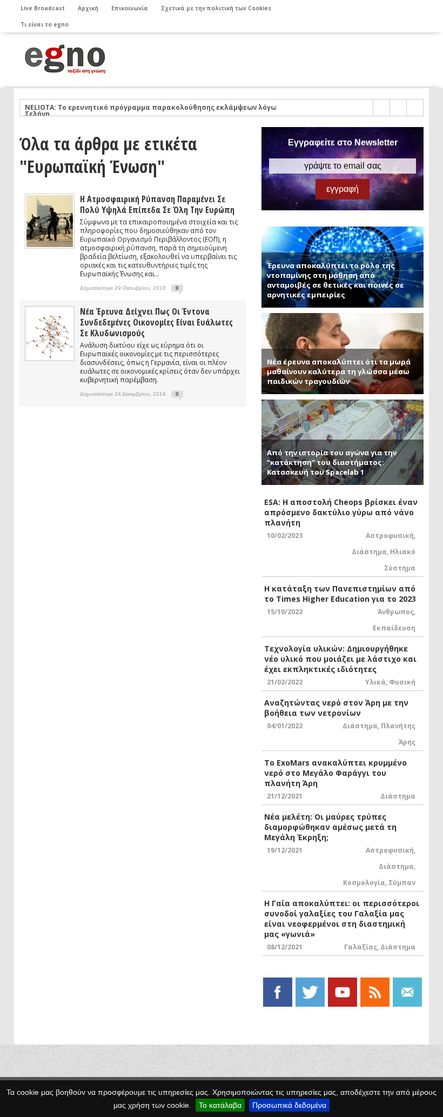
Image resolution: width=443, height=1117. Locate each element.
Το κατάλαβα (220, 1105)
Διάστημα (369, 551)
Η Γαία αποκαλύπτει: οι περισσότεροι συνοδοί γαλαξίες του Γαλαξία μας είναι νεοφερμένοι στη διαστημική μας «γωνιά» (341, 918)
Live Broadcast (43, 8)
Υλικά (375, 682)
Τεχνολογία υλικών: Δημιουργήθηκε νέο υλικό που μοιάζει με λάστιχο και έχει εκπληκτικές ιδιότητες (340, 658)
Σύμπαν (401, 882)
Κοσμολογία (364, 882)
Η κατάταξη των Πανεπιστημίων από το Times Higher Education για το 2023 (340, 593)
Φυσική (402, 682)
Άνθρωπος (396, 611)
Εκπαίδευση (394, 628)
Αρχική (88, 8)
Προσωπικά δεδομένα (289, 1105)
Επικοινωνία (129, 8)
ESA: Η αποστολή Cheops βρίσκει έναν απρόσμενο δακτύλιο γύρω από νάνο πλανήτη (341, 512)
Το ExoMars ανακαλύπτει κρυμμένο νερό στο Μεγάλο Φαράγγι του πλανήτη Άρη (335, 772)
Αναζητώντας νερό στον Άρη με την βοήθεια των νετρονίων (336, 707)
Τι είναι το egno (45, 24)
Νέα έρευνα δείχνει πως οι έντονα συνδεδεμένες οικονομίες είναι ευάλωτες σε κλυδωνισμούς (156, 322)
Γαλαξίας (360, 947)
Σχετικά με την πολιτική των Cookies (216, 8)
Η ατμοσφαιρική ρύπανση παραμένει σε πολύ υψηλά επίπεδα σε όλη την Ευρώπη (157, 204)
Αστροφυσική (390, 535)
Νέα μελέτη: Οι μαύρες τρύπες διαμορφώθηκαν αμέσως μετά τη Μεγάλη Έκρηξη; (330, 827)
